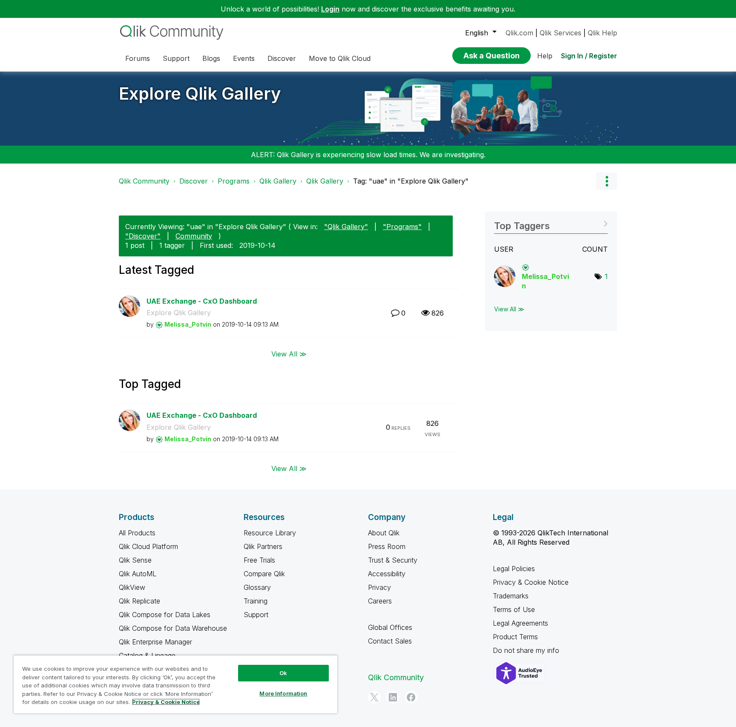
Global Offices (390, 627)
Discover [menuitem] (281, 58)
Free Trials (259, 560)
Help (544, 56)
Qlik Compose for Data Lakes (164, 614)
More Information (283, 693)
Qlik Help (602, 33)
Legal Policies (514, 568)
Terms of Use (514, 609)
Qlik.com (519, 33)
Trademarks (511, 596)
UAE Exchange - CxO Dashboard (202, 301)
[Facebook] (411, 697)
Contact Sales (390, 641)
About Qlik (384, 533)
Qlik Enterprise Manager (155, 642)
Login (330, 9)
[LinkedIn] (392, 697)
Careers (380, 601)
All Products (137, 533)
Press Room (386, 546)
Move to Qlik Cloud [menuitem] (340, 58)
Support (256, 614)
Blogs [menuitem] (211, 58)
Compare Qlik (264, 573)
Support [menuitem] (176, 58)
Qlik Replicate (139, 601)
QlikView (132, 587)
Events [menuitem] (244, 58)
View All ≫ (289, 354)
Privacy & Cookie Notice (531, 582)
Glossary (257, 587)
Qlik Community (144, 181)
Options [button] (606, 181)
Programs (234, 181)
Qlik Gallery (277, 181)
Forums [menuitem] (137, 58)
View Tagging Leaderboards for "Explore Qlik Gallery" (551, 223)
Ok (283, 673)
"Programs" (402, 226)
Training (255, 601)
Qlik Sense (135, 560)
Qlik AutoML (137, 573)
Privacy (379, 587)
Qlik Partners (263, 546)
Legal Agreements (520, 623)
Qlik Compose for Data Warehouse (173, 628)
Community (193, 236)
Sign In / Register (589, 56)
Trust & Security (392, 560)
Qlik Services (560, 33)
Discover (193, 181)
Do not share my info (527, 650)
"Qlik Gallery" (346, 226)
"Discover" (143, 236)
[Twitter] (374, 697)
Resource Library (270, 533)
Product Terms (515, 636)
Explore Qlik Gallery (200, 93)
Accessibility (386, 573)
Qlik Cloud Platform (148, 546)
